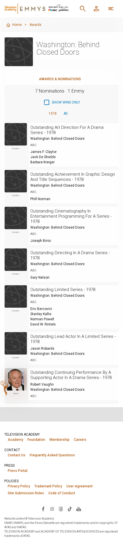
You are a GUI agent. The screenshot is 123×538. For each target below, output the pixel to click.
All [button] (66, 114)
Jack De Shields (43, 157)
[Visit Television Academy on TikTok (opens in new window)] (70, 508)
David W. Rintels (43, 324)
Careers (80, 440)
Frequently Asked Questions (52, 455)
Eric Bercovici (41, 309)
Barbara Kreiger (42, 162)
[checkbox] (61, 102)
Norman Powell (42, 319)
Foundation (36, 440)
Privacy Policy (19, 486)
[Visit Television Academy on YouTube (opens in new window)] (78, 508)
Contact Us (16, 455)
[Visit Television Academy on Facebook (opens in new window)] (43, 508)
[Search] (83, 9)
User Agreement (79, 486)
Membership (59, 440)
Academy (15, 440)
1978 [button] (53, 114)
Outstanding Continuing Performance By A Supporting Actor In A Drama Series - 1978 (71, 375)
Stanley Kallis (40, 314)
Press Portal (17, 471)
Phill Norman (40, 199)
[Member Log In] (96, 9)
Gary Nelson (39, 277)
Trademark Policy (48, 486)
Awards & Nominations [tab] (60, 79)
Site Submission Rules (26, 493)
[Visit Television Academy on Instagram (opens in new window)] (52, 508)
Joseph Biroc (40, 241)
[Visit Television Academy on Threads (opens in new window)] (61, 508)
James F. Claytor (43, 152)
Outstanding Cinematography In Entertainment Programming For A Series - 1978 (71, 216)
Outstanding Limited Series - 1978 (62, 289)
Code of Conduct (61, 493)
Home (17, 25)
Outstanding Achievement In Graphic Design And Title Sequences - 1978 (72, 177)
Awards (35, 25)
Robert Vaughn (42, 384)
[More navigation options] (111, 9)
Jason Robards (42, 348)
